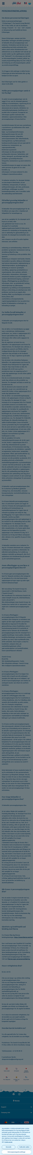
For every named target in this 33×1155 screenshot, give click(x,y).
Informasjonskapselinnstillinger (16, 1152)
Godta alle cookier (24, 1147)
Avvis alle (8, 1147)
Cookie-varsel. (8, 1142)
